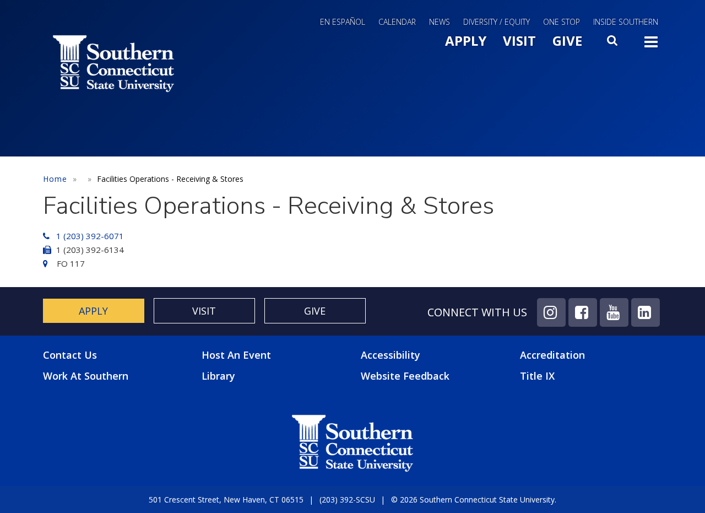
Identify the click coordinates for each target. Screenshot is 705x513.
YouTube (614, 312)
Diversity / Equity (496, 22)
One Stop (561, 22)
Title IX (537, 375)
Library (218, 375)
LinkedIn (645, 312)
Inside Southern (625, 22)
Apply (465, 40)
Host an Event (236, 354)
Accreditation (552, 354)
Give (567, 40)
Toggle (651, 45)
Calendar (397, 22)
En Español (342, 22)
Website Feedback (405, 375)
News (439, 22)
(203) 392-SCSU (347, 499)
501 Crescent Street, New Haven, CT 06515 (226, 499)
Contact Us (70, 355)
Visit (519, 40)
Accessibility (390, 354)
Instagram (551, 312)
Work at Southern (85, 376)
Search (613, 43)
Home (55, 179)
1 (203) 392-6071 (90, 235)
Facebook (582, 312)
